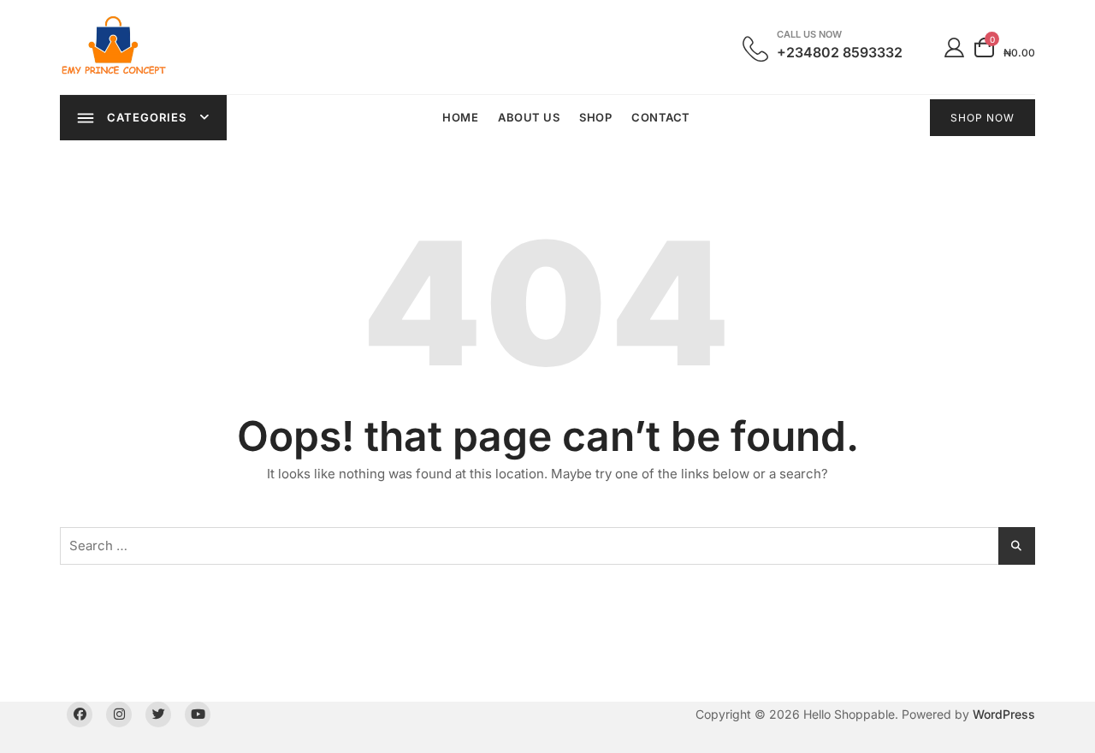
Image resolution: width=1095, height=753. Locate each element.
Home (460, 117)
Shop (595, 117)
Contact (660, 117)
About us (528, 117)
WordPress (1004, 714)
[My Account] (954, 46)
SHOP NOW (982, 117)
